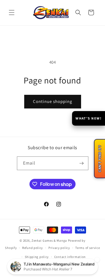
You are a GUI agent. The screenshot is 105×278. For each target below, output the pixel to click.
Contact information (70, 257)
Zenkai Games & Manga (49, 240)
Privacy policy (59, 248)
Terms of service (87, 248)
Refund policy (32, 248)
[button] (11, 12)
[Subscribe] (81, 163)
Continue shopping (52, 101)
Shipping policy (37, 257)
